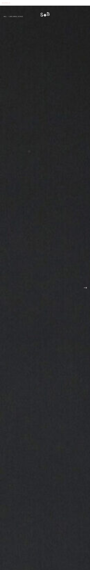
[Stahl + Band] (45, 14)
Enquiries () (6, 3)
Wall (5, 16)
